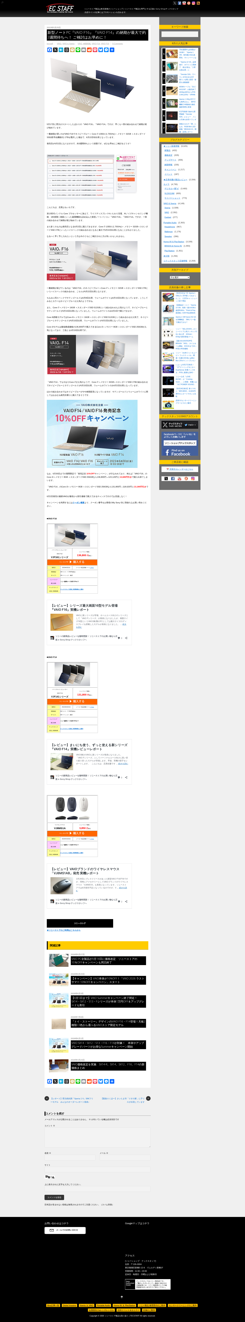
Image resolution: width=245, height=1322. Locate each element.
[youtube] (184, 3)
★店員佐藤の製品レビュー (175, 179)
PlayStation (169, 251)
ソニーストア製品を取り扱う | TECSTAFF (122, 1316)
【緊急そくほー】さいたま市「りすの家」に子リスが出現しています (125, 1100)
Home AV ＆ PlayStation (124, 1305)
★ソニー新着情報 (171, 146)
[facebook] (179, 3)
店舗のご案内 (149, 1310)
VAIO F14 (96, 44)
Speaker (168, 236)
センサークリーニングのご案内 (183, 1305)
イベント (168, 174)
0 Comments (117, 44)
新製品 (167, 150)
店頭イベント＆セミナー (128, 1310)
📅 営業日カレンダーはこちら (179, 469)
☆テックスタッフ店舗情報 (175, 261)
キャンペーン (170, 169)
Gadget (167, 217)
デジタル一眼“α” (171, 188)
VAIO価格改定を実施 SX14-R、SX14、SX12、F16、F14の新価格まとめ (107, 1066)
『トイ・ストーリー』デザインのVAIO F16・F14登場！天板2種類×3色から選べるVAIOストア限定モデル (108, 1023)
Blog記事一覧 (53, 1305)
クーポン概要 (79, 502)
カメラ (166, 184)
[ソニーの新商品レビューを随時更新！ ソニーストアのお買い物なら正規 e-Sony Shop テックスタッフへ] (60, 11)
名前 (48, 1153)
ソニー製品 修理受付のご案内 (152, 1305)
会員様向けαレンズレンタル (101, 1310)
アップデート (170, 160)
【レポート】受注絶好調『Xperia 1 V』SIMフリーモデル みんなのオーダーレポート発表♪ (69, 1100)
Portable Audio (170, 222)
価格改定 (168, 155)
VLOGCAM (169, 193)
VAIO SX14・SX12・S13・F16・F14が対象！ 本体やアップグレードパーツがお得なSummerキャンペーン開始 (107, 1044)
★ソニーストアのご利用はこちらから (64, 930)
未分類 (166, 256)
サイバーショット (172, 198)
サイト (47, 1165)
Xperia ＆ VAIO (86, 1305)
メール (104, 1153)
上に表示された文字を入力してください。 (63, 1184)
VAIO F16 (105, 44)
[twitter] (175, 3)
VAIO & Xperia (68, 44)
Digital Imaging (69, 1305)
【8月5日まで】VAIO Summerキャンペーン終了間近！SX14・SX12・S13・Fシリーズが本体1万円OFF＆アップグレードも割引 (107, 1001)
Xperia (167, 208)
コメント (50, 1126)
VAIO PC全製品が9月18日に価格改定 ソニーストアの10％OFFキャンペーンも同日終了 (104, 960)
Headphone (169, 227)
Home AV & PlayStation (173, 241)
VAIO (59, 44)
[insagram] (193, 3)
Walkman (168, 231)
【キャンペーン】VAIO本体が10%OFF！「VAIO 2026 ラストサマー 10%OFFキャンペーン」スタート (107, 980)
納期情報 (87, 44)
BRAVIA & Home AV (173, 246)
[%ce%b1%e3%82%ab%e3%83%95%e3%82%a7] (189, 3)
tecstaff (50, 44)
